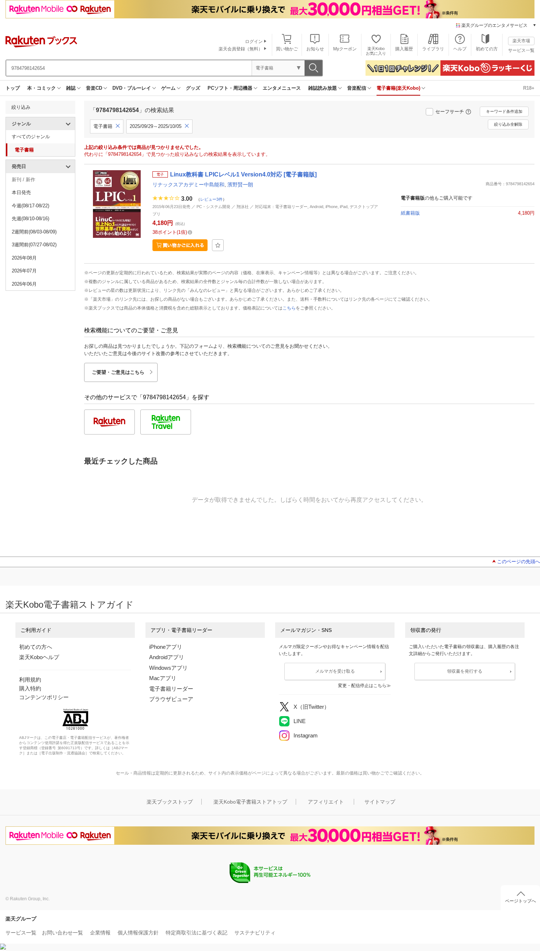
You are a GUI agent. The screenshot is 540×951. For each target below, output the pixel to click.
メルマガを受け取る (335, 671)
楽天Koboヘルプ (39, 657)
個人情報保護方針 (138, 933)
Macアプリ (162, 678)
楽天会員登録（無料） (241, 49)
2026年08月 (24, 258)
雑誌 (71, 88)
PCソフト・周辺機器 (230, 88)
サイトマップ (379, 802)
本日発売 (21, 192)
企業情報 (100, 933)
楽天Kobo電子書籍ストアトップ (250, 802)
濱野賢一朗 (240, 184)
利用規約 (30, 679)
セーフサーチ (449, 111)
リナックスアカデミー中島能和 (188, 184)
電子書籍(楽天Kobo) (398, 88)
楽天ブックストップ (170, 802)
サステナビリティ (255, 933)
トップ (13, 88)
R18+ (528, 88)
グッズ (193, 88)
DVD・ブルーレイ (131, 88)
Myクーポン (345, 48)
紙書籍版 (410, 213)
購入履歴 (404, 48)
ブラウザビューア (171, 699)
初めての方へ (35, 647)
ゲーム (168, 88)
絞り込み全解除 (508, 124)
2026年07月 (24, 270)
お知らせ (315, 48)
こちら (289, 308)
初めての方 (487, 48)
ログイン (254, 41)
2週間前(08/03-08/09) (34, 232)
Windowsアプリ (168, 668)
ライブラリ (433, 48)
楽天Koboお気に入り (376, 51)
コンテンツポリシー (44, 697)
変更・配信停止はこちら (362, 685)
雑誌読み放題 (322, 88)
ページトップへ (520, 901)
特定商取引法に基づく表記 (196, 933)
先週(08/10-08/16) (30, 218)
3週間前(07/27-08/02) (34, 244)
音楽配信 (356, 88)
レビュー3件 (211, 199)
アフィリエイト (326, 802)
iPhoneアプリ (165, 647)
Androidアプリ (166, 657)
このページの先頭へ (518, 561)
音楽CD (94, 88)
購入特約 (30, 688)
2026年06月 (24, 284)
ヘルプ (460, 48)
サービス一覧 (521, 50)
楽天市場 (521, 40)
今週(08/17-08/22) (30, 205)
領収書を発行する (464, 671)
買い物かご (287, 48)
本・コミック (41, 88)
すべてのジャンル (31, 136)
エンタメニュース (282, 88)
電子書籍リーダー (171, 689)
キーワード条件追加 (504, 111)
